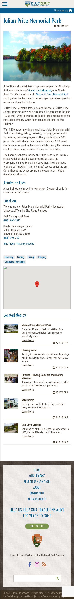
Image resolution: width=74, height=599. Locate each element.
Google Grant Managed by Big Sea (51, 596)
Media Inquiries (37, 499)
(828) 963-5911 (11, 220)
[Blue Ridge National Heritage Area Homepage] (37, 3)
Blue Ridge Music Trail (37, 482)
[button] (37, 284)
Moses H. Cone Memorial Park (52, 94)
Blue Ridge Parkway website (18, 243)
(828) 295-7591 (11, 237)
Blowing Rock (29, 350)
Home (37, 470)
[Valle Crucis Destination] (11, 403)
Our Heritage (37, 476)
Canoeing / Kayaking (15, 261)
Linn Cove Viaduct (31, 424)
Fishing (20, 257)
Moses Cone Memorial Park (36, 325)
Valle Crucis (28, 400)
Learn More (28, 340)
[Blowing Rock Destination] (11, 355)
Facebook (30, 566)
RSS (44, 566)
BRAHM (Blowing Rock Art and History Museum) (42, 377)
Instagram (37, 566)
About (37, 487)
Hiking (31, 257)
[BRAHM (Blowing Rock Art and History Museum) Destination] (11, 378)
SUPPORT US (37, 526)
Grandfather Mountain (39, 90)
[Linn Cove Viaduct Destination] (11, 427)
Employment (37, 493)
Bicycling (9, 257)
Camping (42, 257)
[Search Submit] (57, 578)
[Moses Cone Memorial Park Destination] (11, 328)
